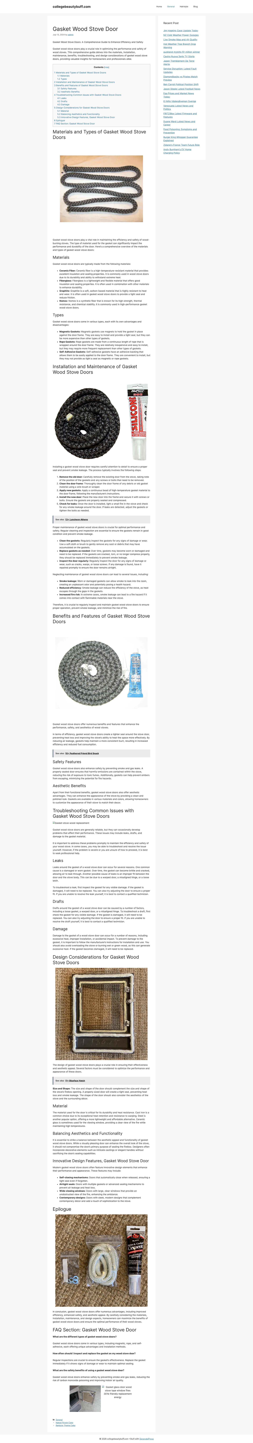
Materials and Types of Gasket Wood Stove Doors (80, 72)
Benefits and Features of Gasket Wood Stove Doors (81, 85)
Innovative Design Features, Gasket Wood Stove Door (86, 117)
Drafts (62, 101)
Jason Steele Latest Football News (181, 89)
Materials (63, 75)
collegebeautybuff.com (72, 7)
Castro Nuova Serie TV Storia (178, 56)
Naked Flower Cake (64, 1422)
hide (106, 67)
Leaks (61, 98)
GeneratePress (147, 1439)
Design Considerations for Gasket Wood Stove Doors (82, 107)
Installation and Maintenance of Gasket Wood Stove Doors (84, 82)
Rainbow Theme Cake (65, 1425)
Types (62, 79)
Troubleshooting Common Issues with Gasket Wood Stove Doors (87, 95)
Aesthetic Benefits (68, 91)
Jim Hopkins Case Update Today (180, 30)
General (171, 6)
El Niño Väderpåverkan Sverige (179, 101)
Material (63, 111)
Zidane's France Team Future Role (181, 145)
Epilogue (59, 120)
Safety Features (66, 88)
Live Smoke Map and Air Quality (180, 39)
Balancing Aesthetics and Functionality (78, 114)
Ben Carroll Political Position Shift (180, 84)
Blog (195, 6)
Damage (63, 104)
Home (159, 6)
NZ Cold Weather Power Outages (181, 35)
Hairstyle (184, 6)
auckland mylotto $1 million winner (181, 52)
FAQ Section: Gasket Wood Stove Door (74, 123)
